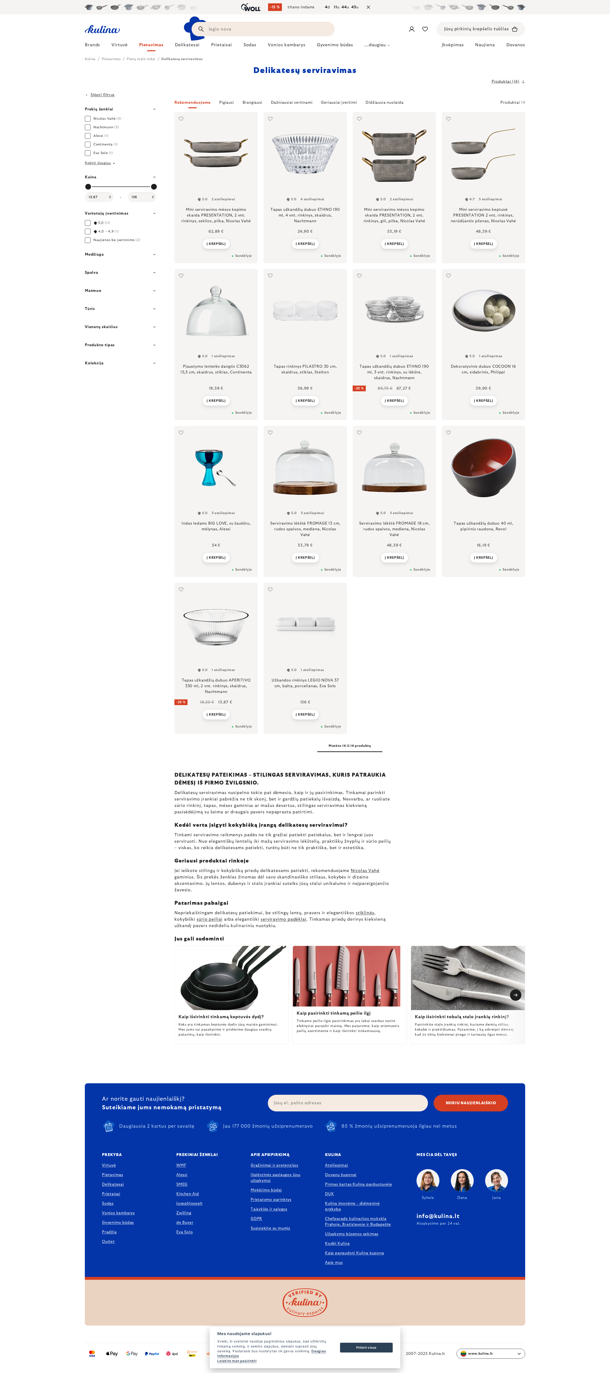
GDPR (256, 1219)
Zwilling (183, 1213)
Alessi (182, 1175)
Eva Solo (184, 1232)
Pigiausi (226, 102)
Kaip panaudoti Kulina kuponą (354, 1253)
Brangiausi (252, 102)
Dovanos (515, 45)
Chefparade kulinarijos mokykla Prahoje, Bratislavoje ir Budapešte (358, 1221)
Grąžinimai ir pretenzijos (274, 1165)
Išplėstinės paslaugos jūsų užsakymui (275, 1177)
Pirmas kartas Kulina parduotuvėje (358, 1184)
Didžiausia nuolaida (384, 102)
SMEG (182, 1184)
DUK (329, 1194)
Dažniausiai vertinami (292, 102)
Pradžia (109, 1232)
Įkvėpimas (453, 45)
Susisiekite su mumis (270, 1228)
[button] (349, 104)
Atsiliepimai (336, 1165)
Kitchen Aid (187, 1194)
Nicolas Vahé (365, 871)
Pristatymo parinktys (271, 1200)
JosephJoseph (189, 1203)
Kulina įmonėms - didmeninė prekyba (352, 1206)
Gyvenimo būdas (118, 1222)
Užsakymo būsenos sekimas (351, 1234)
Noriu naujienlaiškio (471, 1103)
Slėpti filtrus (103, 95)
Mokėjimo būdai (266, 1190)
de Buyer (184, 1222)
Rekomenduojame (192, 102)
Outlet (108, 1242)
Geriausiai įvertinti (339, 102)
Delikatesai (113, 1184)
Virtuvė (109, 1165)
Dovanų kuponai (340, 1175)
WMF (181, 1165)
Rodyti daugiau (98, 163)
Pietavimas (112, 1175)
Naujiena (485, 45)
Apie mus (334, 1263)
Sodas (108, 1203)
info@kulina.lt (438, 1216)
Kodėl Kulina (337, 1243)
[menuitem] (92, 46)
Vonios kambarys (118, 1213)
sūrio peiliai (210, 919)
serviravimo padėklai (283, 919)
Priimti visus (366, 1347)
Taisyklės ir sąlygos (269, 1209)
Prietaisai (111, 1194)
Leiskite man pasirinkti (237, 1361)
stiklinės (365, 913)
